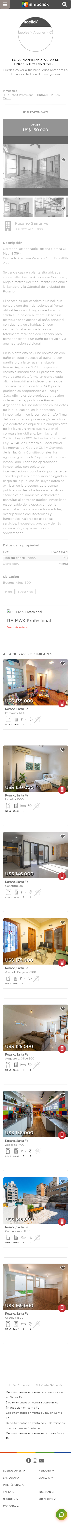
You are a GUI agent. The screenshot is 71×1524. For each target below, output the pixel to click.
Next (63, 159)
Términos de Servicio (39, 1462)
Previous (7, 159)
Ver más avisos (17, 627)
